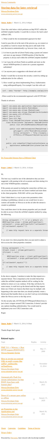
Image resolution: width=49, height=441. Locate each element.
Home (3, 428)
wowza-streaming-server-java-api (12, 14)
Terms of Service (34, 428)
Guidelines (22, 428)
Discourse (14, 438)
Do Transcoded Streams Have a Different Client (18, 158)
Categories (12, 428)
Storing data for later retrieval (19, 7)
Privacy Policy (6, 433)
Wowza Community (8, 2)
